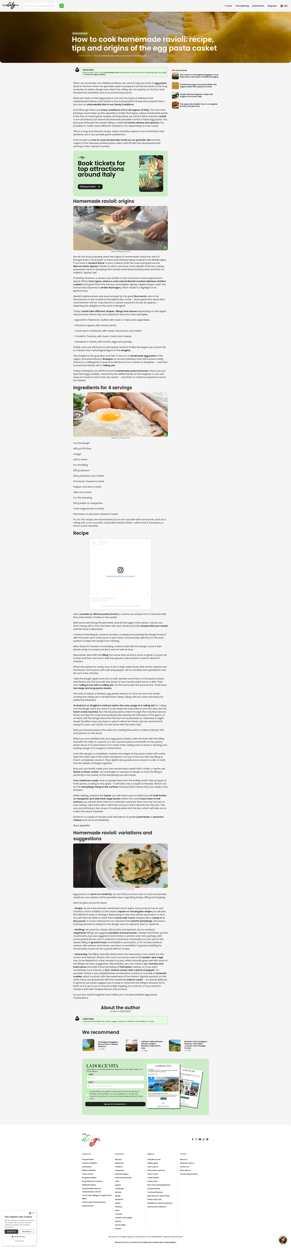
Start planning (242, 6)
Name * (91, 1074)
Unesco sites (152, 1174)
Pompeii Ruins (88, 1159)
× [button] (33, 1213)
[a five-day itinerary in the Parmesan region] (88, 1045)
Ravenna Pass (88, 1206)
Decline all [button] (26, 1232)
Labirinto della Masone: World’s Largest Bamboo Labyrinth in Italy (152, 1044)
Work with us (185, 1170)
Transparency (170, 1242)
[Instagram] (196, 1139)
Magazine (272, 6)
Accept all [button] (11, 1232)
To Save (228, 6)
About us (183, 1159)
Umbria (118, 1221)
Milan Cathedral (89, 1170)
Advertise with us (187, 1163)
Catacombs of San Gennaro (94, 1202)
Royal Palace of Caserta (92, 1181)
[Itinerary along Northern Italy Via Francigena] (175, 1045)
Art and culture (153, 1188)
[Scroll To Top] (287, 1245)
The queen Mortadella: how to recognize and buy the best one (198, 105)
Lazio (117, 1181)
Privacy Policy (121, 1242)
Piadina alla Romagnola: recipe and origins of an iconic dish (196, 95)
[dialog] (19, 1228)
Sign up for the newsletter (115, 1104)
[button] (19, 1236)
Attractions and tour (156, 1170)
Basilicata (119, 1163)
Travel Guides (153, 1178)
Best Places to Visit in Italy (158, 1196)
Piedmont (119, 1199)
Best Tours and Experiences (158, 1185)
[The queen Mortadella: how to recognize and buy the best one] (176, 105)
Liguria (118, 1185)
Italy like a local (153, 1159)
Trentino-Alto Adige (123, 1218)
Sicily (117, 1210)
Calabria (118, 1167)
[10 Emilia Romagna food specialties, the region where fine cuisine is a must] (176, 85)
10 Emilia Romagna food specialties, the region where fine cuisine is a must (198, 85)
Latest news (152, 1181)
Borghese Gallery (89, 1178)
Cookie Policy (135, 1242)
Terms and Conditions (153, 1242)
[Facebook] (192, 1139)
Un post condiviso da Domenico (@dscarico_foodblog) (120, 606)
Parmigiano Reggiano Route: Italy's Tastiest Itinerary (108, 1044)
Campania (119, 1170)
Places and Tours (154, 1199)
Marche (118, 1192)
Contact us (184, 1167)
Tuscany (118, 1214)
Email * (91, 1082)
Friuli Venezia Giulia (123, 1178)
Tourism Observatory (189, 1174)
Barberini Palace (89, 1185)
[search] (61, 6)
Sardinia (118, 1207)
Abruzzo (118, 1159)
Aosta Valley (120, 1225)
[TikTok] (203, 1139)
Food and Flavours (155, 1192)
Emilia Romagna (121, 1174)
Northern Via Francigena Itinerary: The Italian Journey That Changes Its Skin (195, 1044)
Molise (117, 1196)
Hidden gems (152, 1163)
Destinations (258, 6)
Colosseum (87, 1167)
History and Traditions (156, 1207)
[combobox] (30, 1213)
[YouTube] (200, 1139)
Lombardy (119, 1188)
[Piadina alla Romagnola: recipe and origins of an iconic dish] (176, 95)
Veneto (118, 1228)
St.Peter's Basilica (89, 1163)
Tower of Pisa (87, 1174)
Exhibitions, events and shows (159, 1203)
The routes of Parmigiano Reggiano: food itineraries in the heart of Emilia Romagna (199, 75)
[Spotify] (207, 1139)
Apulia (117, 1203)
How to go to (152, 1167)
